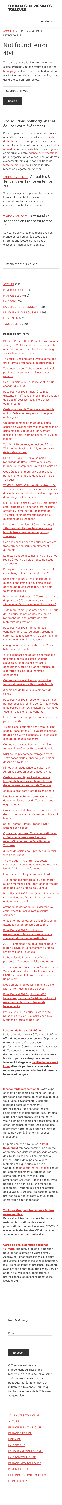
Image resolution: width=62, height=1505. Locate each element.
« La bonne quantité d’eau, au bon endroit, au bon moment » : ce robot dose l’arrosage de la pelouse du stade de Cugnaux (30, 883)
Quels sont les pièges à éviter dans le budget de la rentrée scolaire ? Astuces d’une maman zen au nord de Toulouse (27, 781)
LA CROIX (9, 301)
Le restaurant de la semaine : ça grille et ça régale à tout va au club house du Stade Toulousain (30, 559)
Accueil (9, 31)
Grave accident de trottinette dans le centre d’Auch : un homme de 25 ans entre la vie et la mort (30, 814)
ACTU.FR (8, 284)
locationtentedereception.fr (21, 1089)
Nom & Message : (19, 1320)
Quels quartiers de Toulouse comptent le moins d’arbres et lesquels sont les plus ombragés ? (28, 413)
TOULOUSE (10, 323)
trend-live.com (15, 176)
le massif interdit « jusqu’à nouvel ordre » (29, 874)
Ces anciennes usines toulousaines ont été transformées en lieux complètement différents (29, 546)
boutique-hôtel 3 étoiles (34, 1167)
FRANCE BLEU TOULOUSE (25, 1427)
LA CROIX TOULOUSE (22, 1457)
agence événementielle (43, 153)
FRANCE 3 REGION (20, 1433)
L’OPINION (14, 1439)
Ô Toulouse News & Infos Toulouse (30, 8)
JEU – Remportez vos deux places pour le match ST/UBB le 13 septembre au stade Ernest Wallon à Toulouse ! (29, 947)
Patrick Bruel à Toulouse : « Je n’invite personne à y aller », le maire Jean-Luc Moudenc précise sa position (27, 1015)
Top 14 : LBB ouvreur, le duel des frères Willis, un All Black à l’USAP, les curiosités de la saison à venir (29, 448)
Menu (48, 21)
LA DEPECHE (16, 1445)
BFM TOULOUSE (13, 290)
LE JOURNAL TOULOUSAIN (20, 312)
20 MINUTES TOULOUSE (24, 1415)
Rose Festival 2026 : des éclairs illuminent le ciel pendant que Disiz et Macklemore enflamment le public (31, 897)
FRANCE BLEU (12, 295)
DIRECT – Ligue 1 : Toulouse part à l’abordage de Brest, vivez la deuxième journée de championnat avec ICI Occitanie (30, 462)
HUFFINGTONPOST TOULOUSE (28, 1475)
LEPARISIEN (10, 318)
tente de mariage (14, 165)
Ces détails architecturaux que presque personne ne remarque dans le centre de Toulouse (28, 475)
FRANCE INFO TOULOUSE (24, 1463)
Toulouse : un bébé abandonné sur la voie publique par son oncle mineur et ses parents (29, 372)
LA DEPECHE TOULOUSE (19, 306)
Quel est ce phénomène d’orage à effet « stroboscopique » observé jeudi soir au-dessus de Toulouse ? (29, 758)
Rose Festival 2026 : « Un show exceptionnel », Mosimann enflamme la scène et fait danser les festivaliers (27, 934)
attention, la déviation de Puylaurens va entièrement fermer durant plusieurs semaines (28, 911)
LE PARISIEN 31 (17, 1481)
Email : (12, 1333)
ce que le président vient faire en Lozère (28, 790)
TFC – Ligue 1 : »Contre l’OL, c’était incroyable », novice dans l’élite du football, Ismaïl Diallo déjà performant (30, 864)
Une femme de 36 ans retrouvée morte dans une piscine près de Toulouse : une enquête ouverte (28, 800)
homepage (10, 71)
